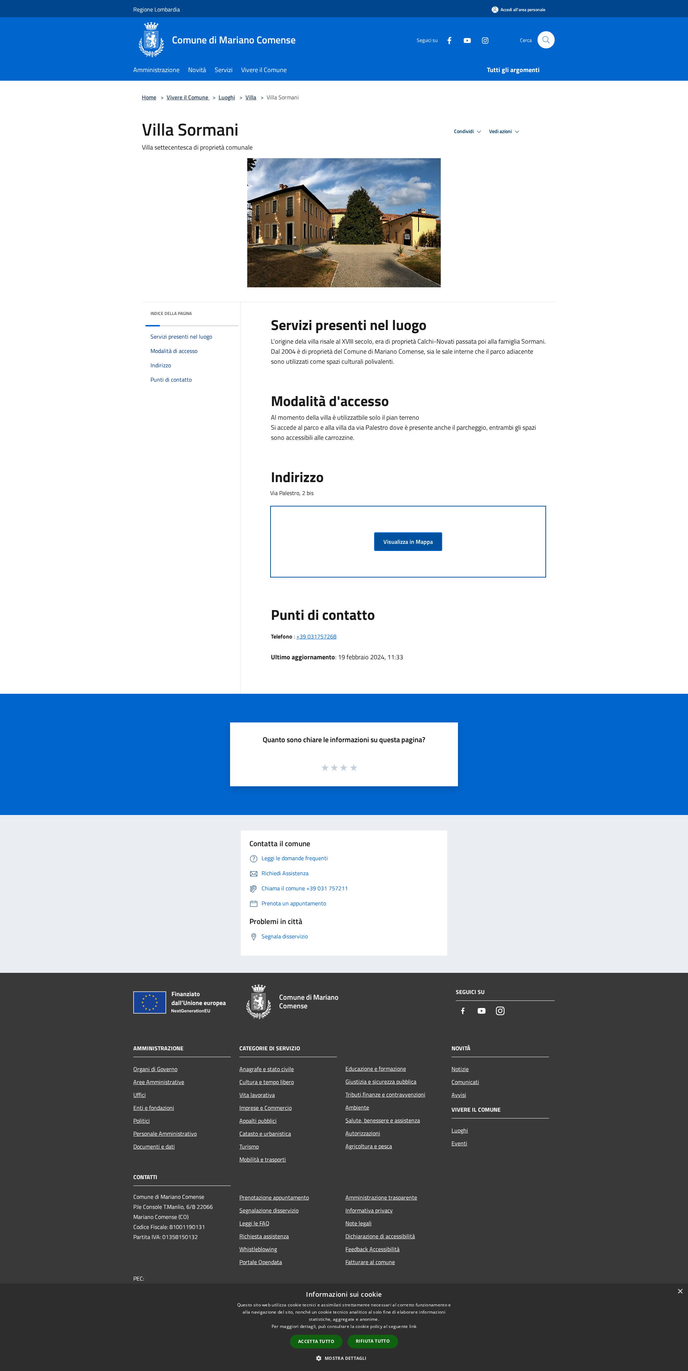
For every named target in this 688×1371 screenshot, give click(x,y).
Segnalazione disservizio (268, 1210)
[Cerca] (546, 39)
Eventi (459, 1143)
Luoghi (227, 97)
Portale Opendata (260, 1262)
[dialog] (344, 1327)
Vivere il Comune (188, 97)
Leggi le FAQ (254, 1223)
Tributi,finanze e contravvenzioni (385, 1094)
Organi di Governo (155, 1069)
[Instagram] (482, 39)
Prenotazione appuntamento (274, 1197)
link (412, 1326)
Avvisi (459, 1094)
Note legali (358, 1223)
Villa (250, 97)
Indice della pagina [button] (171, 313)
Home (149, 97)
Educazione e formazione (375, 1068)
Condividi (464, 131)
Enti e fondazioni (153, 1107)
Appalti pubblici (258, 1120)
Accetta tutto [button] (316, 1341)
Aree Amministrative (158, 1082)
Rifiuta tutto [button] (373, 1341)
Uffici (139, 1094)
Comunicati (465, 1082)
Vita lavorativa (257, 1094)
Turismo (249, 1146)
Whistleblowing (258, 1249)
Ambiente (357, 1107)
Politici (141, 1120)
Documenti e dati (154, 1146)
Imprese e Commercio (265, 1107)
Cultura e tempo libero (266, 1082)
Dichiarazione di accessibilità (380, 1236)
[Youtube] (464, 39)
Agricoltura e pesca (368, 1146)
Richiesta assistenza (264, 1236)
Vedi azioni (501, 131)
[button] (343, 1358)
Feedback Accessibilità (372, 1249)
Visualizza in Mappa (408, 541)
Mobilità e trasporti (262, 1159)
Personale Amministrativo (165, 1133)
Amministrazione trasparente (381, 1197)
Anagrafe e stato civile (266, 1069)
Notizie (460, 1069)
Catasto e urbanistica (265, 1133)
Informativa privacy (369, 1210)
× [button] (680, 1291)
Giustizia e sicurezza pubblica (380, 1081)
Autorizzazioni (362, 1133)
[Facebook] (446, 39)
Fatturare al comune (370, 1262)
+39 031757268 (316, 636)
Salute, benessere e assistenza (382, 1120)
